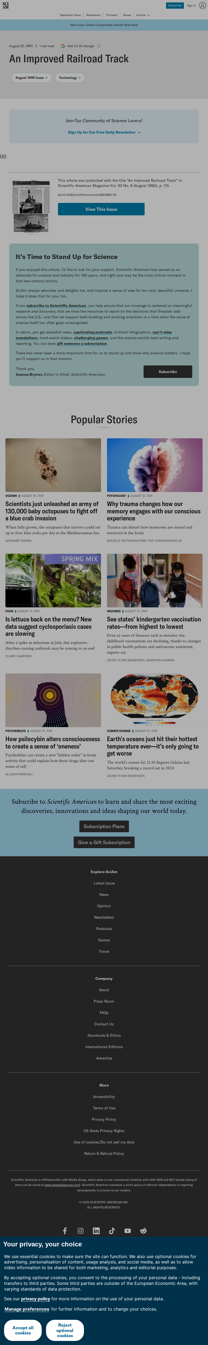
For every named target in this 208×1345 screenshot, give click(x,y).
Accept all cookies (23, 1330)
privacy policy (35, 1298)
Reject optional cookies (64, 1330)
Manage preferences (27, 1309)
